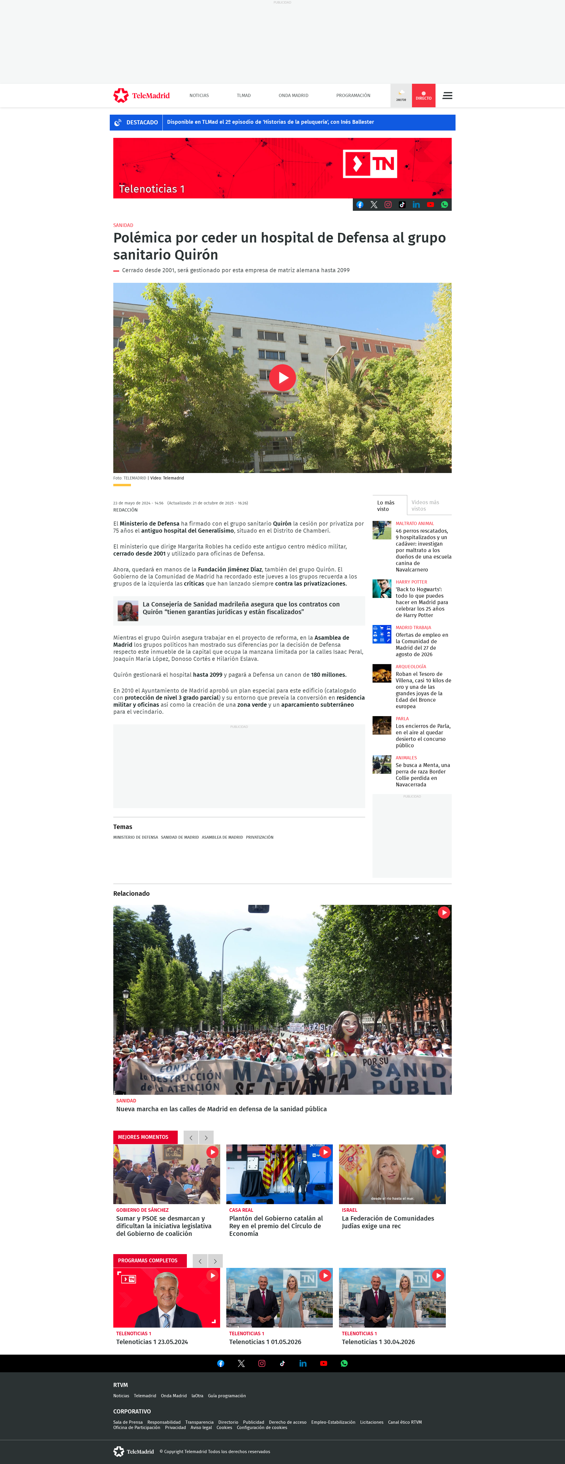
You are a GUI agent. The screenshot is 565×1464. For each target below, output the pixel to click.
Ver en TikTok (282, 1364)
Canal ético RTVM (405, 1422)
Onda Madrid (293, 95)
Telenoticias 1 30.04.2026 (392, 1298)
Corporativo (132, 1412)
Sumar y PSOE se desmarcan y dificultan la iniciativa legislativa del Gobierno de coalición (166, 1174)
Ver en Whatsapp (344, 1363)
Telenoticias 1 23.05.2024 (166, 1298)
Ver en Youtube (324, 1363)
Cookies (224, 1427)
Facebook (360, 204)
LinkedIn (416, 204)
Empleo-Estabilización (333, 1422)
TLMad (244, 95)
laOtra (197, 1396)
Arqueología (411, 666)
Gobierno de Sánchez (142, 1210)
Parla (402, 718)
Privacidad (175, 1427)
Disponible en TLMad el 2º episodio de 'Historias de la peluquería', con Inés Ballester (270, 122)
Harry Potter (411, 582)
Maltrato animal (415, 523)
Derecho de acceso (288, 1422)
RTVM (120, 1385)
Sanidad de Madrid (180, 837)
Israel (350, 1210)
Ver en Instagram (262, 1363)
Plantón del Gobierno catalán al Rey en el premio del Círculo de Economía (279, 1174)
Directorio (228, 1422)
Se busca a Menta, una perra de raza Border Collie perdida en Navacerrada (382, 764)
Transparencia (199, 1422)
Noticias (199, 95)
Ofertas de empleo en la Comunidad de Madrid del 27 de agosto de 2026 (382, 634)
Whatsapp (445, 204)
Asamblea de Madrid (222, 837)
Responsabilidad (164, 1422)
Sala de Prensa (128, 1422)
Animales (406, 758)
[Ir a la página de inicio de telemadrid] (141, 95)
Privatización (259, 837)
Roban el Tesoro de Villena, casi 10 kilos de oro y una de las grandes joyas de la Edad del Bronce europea (382, 673)
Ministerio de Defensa (135, 837)
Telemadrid (145, 1396)
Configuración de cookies (262, 1427)
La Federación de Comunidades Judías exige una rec (388, 1222)
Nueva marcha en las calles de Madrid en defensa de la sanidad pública (282, 1000)
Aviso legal (201, 1427)
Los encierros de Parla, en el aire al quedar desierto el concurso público (382, 725)
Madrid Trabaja (413, 627)
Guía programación (227, 1396)
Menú (447, 95)
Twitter (374, 204)
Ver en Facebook (221, 1364)
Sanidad (123, 225)
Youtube (430, 204)
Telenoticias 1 (133, 1333)
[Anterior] (191, 1137)
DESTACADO (142, 123)
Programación (353, 95)
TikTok (402, 204)
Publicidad (253, 1422)
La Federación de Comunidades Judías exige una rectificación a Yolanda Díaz (392, 1174)
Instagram (388, 204)
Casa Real (241, 1210)
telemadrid (133, 1451)
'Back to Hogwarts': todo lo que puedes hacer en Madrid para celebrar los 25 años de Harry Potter (382, 588)
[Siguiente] (206, 1137)
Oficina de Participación (136, 1427)
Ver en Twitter (241, 1364)
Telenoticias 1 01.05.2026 (279, 1298)
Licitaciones (371, 1422)
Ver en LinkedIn (303, 1363)
